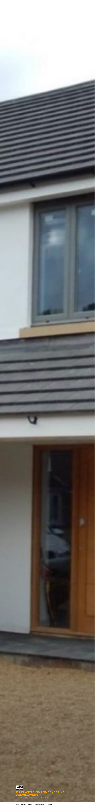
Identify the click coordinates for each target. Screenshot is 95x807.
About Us (23, 804)
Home (17, 804)
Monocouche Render (39, 804)
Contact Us (49, 804)
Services (30, 804)
